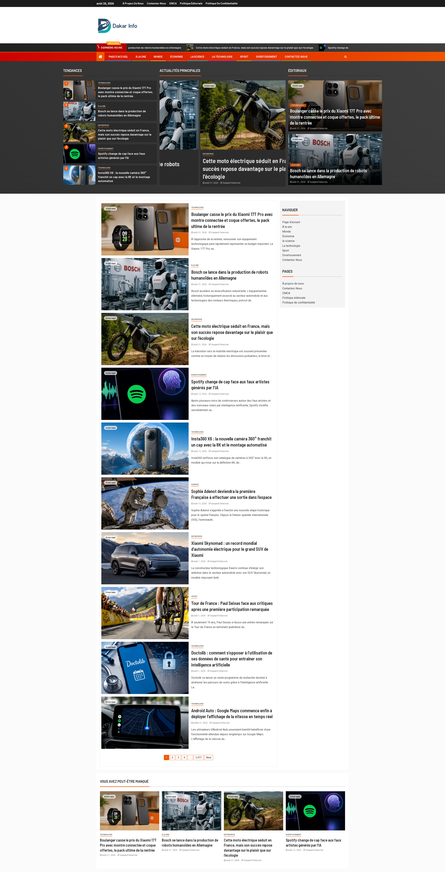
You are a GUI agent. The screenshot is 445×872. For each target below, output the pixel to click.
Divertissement (266, 56)
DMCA (173, 3)
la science (197, 56)
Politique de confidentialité (221, 3)
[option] (110, 91)
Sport (244, 56)
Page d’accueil (118, 56)
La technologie (222, 56)
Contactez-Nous (156, 3)
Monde (158, 56)
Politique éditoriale (191, 3)
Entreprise (103, 125)
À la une (141, 56)
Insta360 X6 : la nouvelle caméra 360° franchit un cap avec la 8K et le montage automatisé (124, 177)
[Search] (345, 56)
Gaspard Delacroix (191, 183)
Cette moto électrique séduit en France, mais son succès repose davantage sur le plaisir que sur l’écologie (188, 47)
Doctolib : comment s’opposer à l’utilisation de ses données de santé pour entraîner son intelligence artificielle (231, 658)
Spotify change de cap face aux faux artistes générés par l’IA (296, 47)
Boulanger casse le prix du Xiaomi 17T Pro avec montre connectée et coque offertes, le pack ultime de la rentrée (125, 92)
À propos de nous (133, 3)
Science (195, 485)
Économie (176, 56)
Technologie (104, 83)
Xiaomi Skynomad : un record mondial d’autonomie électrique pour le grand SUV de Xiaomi (229, 549)
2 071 (199, 757)
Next (208, 757)
